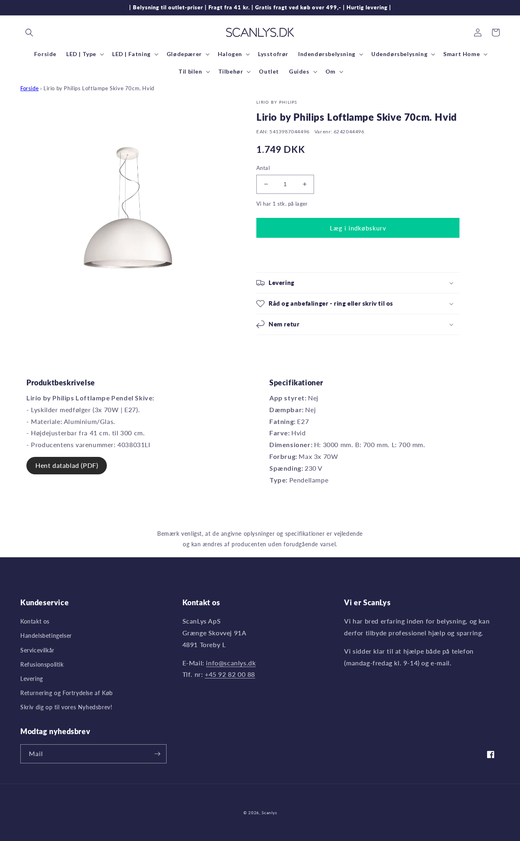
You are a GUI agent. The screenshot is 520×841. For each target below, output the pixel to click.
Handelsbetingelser (46, 635)
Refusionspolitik (42, 664)
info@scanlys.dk (231, 663)
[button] (29, 32)
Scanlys (269, 812)
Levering (31, 678)
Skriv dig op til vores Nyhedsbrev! (66, 707)
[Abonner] (157, 753)
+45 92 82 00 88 (230, 674)
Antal (263, 168)
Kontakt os (35, 621)
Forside (29, 88)
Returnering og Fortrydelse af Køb (66, 692)
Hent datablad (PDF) (66, 465)
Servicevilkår (37, 650)
